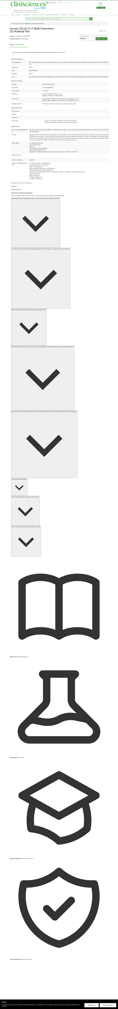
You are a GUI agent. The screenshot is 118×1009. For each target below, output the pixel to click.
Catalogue (18, 14)
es (65, 2)
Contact (72, 14)
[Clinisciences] (11, 23)
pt (73, 2)
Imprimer (104, 31)
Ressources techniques (53, 14)
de (68, 2)
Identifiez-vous (84, 36)
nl (76, 2)
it (70, 2)
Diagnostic (35, 14)
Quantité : (83, 38)
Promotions (65, 14)
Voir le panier (101, 8)
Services (42, 14)
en (62, 2)
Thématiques (26, 14)
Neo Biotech (19, 44)
